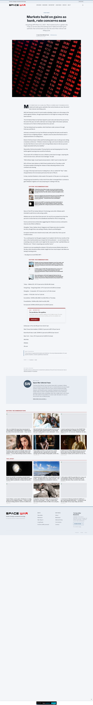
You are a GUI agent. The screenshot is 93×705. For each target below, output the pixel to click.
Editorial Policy (59, 519)
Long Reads (58, 4)
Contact (57, 524)
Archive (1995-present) (43, 524)
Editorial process (53, 34)
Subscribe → (78, 523)
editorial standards (27, 371)
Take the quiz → (34, 319)
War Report (52, 4)
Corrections (58, 522)
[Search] (83, 5)
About (69, 4)
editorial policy (46, 396)
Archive (65, 4)
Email (36, 359)
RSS (80, 526)
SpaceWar (38, 4)
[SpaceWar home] (17, 5)
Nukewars (45, 4)
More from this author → (39, 398)
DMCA (86, 532)
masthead (35, 371)
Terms (81, 532)
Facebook (31, 359)
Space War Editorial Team (43, 35)
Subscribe (81, 1)
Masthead (57, 517)
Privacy (77, 532)
